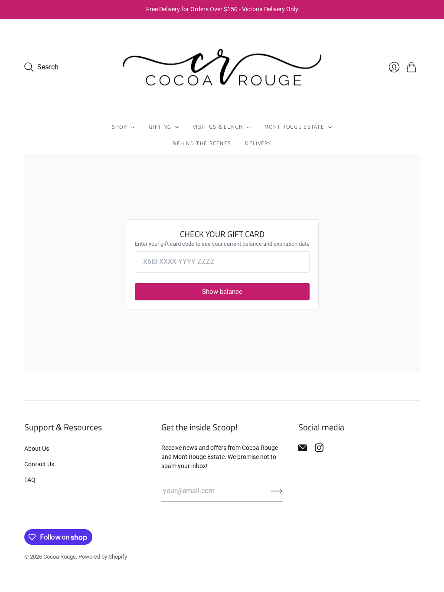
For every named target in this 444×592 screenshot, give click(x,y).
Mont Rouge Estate (294, 127)
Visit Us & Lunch (218, 127)
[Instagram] (319, 447)
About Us (36, 448)
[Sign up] (277, 491)
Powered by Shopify (102, 556)
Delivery (258, 143)
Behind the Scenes (202, 143)
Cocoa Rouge (59, 556)
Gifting (160, 127)
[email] (302, 447)
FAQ (30, 479)
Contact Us (39, 464)
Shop (119, 127)
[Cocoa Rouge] (222, 67)
